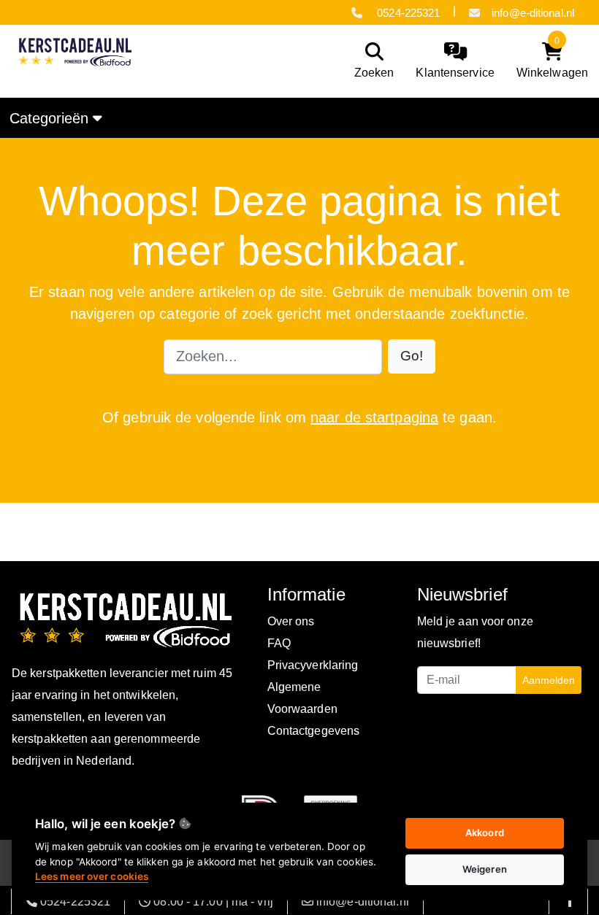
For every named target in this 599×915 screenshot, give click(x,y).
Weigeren (484, 869)
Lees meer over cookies (91, 876)
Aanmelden (548, 680)
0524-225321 (407, 13)
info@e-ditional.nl (533, 13)
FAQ (279, 643)
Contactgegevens (313, 731)
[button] (411, 356)
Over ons (291, 621)
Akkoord (484, 832)
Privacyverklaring (313, 665)
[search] (370, 61)
